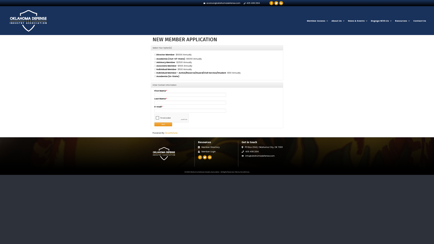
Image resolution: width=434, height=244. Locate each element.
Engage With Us (380, 20)
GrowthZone (171, 132)
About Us (336, 20)
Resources (401, 20)
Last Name (160, 98)
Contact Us (419, 20)
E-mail (158, 106)
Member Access (316, 20)
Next (163, 124)
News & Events (356, 20)
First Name (160, 90)
